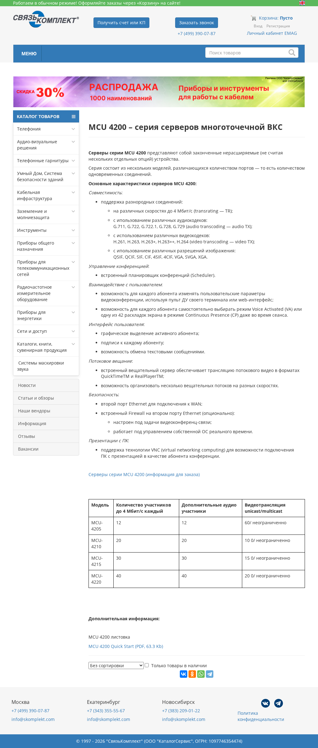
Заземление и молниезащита (33, 214)
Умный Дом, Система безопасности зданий (40, 176)
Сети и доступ (32, 331)
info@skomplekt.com (33, 719)
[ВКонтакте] (183, 674)
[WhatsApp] (201, 674)
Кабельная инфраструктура (34, 195)
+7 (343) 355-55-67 (106, 711)
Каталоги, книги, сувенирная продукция (42, 347)
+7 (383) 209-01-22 (181, 711)
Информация (32, 423)
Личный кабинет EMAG (272, 33)
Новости (27, 385)
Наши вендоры (34, 411)
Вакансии (28, 449)
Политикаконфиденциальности (261, 716)
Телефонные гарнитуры (43, 160)
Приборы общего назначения (35, 246)
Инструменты (32, 230)
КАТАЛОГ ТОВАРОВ (38, 116)
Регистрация (278, 26)
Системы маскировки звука (40, 366)
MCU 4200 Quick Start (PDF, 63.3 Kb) (126, 646)
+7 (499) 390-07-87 (197, 33)
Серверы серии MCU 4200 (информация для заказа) (144, 474)
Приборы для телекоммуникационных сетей (43, 268)
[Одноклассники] (192, 674)
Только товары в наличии (179, 665)
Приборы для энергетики (31, 315)
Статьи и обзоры (36, 398)
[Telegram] (209, 674)
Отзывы (26, 436)
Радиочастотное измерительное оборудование (34, 293)
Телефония (29, 129)
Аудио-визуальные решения (37, 145)
